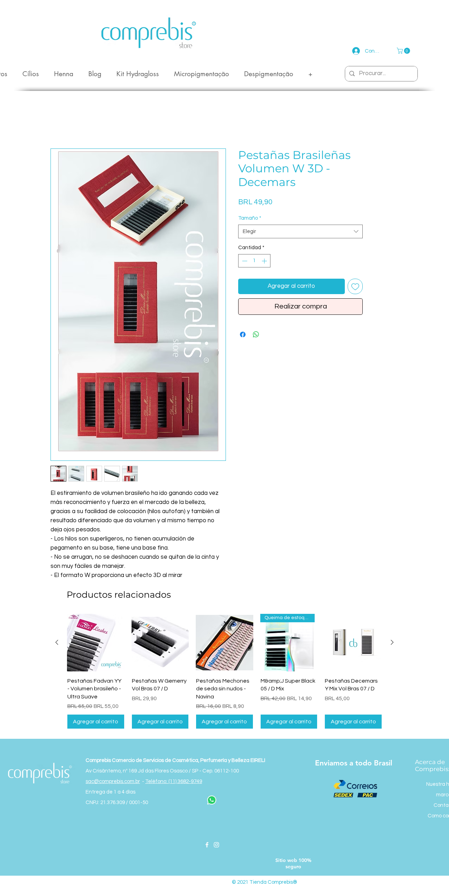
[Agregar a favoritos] (355, 286)
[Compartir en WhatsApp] (256, 335)
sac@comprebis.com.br (113, 781)
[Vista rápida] (96, 643)
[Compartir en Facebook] (243, 335)
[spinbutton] (254, 261)
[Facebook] (206, 845)
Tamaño (249, 218)
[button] (404, 51)
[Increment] (265, 261)
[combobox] (300, 232)
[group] (224, 672)
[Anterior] (57, 642)
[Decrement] (244, 261)
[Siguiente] (392, 642)
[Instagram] (216, 845)
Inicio (57, 123)
